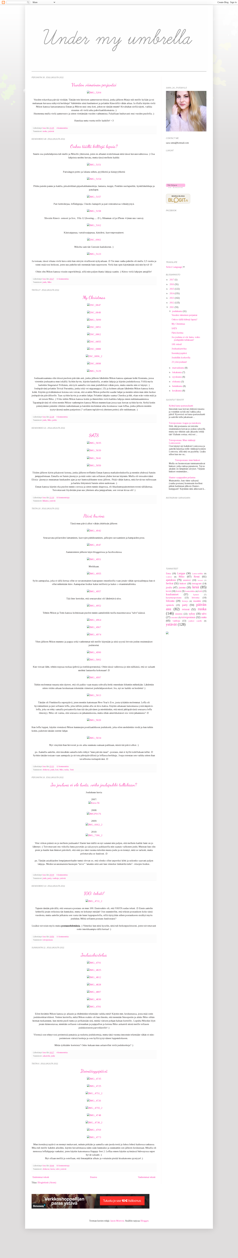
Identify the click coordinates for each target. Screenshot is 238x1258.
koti (56, 770)
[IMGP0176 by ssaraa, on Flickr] (94, 813)
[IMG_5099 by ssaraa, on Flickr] (94, 319)
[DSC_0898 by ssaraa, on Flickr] (94, 363)
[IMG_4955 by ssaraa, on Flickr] (94, 573)
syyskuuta (177, 377)
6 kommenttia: (62, 417)
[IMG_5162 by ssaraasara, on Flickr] (94, 225)
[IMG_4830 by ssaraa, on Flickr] (94, 999)
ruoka (45, 131)
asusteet (187, 580)
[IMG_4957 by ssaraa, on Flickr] (94, 591)
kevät (168, 591)
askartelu (46, 1056)
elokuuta (176, 381)
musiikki (197, 601)
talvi (57, 1169)
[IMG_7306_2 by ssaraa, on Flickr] (94, 835)
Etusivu (93, 1177)
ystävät (51, 131)
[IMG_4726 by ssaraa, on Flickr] (94, 1100)
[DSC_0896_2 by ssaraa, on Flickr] (94, 356)
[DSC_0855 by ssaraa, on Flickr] (94, 341)
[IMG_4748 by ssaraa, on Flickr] (94, 1115)
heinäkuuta (177, 386)
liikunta (46, 501)
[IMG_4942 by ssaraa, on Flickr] (94, 530)
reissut (185, 609)
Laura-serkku (197, 573)
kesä (195, 587)
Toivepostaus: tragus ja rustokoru (185, 423)
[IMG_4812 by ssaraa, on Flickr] (94, 977)
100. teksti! (94, 893)
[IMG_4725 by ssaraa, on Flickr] (94, 1086)
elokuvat (46, 770)
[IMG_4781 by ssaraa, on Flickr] (94, 1006)
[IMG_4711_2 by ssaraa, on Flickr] (93, 901)
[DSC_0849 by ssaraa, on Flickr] (94, 312)
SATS (94, 435)
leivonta (195, 597)
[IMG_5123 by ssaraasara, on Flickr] (94, 254)
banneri (200, 580)
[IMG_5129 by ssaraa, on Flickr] (94, 371)
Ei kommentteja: (63, 497)
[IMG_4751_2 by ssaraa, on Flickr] (93, 1093)
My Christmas (94, 297)
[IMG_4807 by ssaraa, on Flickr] (94, 991)
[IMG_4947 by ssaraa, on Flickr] (94, 544)
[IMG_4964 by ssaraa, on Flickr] (94, 619)
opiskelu (170, 605)
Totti (72, 770)
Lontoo (169, 577)
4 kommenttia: (62, 128)
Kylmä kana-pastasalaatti (181, 406)
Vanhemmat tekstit (146, 1177)
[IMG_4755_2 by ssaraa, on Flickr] (93, 1107)
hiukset (183, 583)
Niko (49, 282)
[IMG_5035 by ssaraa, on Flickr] (94, 442)
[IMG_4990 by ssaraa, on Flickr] (94, 652)
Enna (168, 573)
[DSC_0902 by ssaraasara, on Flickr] (94, 239)
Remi (197, 576)
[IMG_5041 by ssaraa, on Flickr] (94, 458)
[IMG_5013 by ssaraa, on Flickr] (94, 695)
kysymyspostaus (173, 597)
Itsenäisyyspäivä (94, 1071)
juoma (182, 587)
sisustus (178, 614)
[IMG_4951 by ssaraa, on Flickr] (94, 559)
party (49, 878)
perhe (54, 420)
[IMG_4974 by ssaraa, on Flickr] (94, 634)
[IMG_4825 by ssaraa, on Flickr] (94, 970)
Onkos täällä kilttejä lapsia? (94, 146)
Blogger (144, 1221)
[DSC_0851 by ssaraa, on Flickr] (94, 327)
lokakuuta (177, 372)
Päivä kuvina (94, 516)
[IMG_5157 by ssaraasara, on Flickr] (94, 196)
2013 (172, 298)
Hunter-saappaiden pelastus (182, 477)
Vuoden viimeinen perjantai (94, 85)
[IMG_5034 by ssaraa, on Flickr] (94, 737)
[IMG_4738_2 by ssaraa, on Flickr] (93, 1122)
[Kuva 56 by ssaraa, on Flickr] (94, 802)
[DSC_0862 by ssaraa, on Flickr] (94, 334)
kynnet (196, 595)
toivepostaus (48, 940)
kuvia (53, 1169)
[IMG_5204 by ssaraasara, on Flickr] (94, 92)
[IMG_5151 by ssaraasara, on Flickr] (94, 164)
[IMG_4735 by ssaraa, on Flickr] (94, 1078)
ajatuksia (171, 580)
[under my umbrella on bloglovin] (175, 187)
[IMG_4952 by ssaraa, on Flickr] (94, 605)
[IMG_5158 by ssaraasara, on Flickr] (94, 211)
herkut (169, 583)
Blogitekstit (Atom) (47, 1182)
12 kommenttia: (63, 766)
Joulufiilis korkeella (181, 357)
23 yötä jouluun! (179, 362)
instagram (197, 583)
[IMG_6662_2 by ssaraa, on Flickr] (93, 824)
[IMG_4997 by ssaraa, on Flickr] (94, 677)
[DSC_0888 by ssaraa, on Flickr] (94, 348)
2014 (172, 293)
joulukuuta (177, 311)
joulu (44, 282)
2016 (172, 284)
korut (178, 591)
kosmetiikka (190, 591)
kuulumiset (172, 594)
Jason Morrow (117, 1221)
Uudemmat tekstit (40, 1177)
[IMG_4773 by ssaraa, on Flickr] (94, 1137)
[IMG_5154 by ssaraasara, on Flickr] (94, 178)
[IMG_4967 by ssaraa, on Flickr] (94, 627)
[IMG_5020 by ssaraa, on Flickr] (94, 720)
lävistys (185, 601)
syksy (192, 613)
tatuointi (174, 617)
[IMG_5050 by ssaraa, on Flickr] (94, 465)
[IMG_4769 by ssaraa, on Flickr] (94, 1129)
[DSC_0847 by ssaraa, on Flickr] (94, 305)
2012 (172, 302)
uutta (203, 617)
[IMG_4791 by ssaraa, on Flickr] (94, 962)
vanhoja (55, 878)
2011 (172, 307)
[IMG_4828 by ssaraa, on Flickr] (94, 984)
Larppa (181, 573)
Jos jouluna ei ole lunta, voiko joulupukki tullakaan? (94, 785)
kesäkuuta (177, 390)
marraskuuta (178, 368)
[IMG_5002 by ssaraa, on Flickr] (94, 659)
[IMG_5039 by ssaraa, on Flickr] (94, 450)
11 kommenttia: (63, 279)
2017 (172, 279)
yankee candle (195, 621)
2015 (172, 289)
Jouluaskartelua (94, 955)
